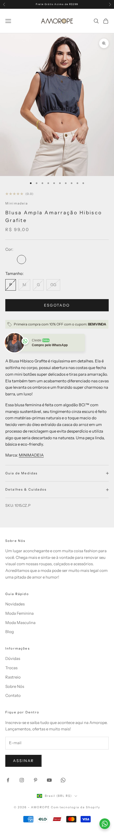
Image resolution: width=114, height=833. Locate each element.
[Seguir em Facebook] (8, 780)
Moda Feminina (19, 613)
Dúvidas (12, 658)
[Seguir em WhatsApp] (63, 780)
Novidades (15, 603)
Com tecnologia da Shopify (75, 807)
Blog (9, 631)
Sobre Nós (14, 686)
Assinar (23, 760)
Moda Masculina (20, 622)
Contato (13, 695)
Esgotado (57, 305)
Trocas (11, 667)
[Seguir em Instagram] (21, 780)
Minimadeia (16, 203)
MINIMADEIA (31, 455)
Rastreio (13, 677)
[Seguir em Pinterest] (35, 780)
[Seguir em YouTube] (49, 780)
